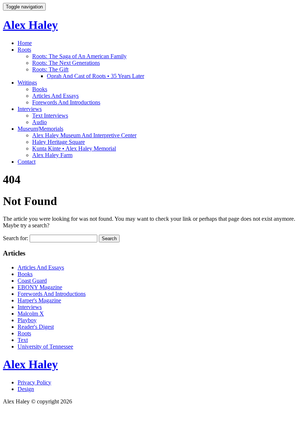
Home (25, 43)
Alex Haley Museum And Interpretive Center (84, 135)
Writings (27, 82)
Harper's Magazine (39, 300)
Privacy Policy (34, 382)
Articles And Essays (55, 96)
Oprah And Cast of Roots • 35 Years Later (95, 76)
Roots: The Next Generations (66, 63)
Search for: (15, 238)
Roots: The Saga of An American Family (79, 56)
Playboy (27, 320)
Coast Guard (32, 281)
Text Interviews (50, 115)
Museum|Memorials (40, 129)
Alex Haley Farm (52, 155)
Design (26, 389)
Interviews (30, 109)
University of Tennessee (45, 346)
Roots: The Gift (50, 69)
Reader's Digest (36, 327)
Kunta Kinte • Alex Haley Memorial (74, 148)
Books (39, 89)
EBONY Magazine (40, 287)
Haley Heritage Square (58, 142)
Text (23, 340)
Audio (39, 122)
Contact (26, 162)
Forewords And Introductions (66, 102)
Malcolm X (31, 313)
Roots (24, 49)
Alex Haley (30, 24)
